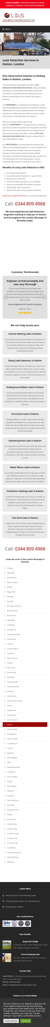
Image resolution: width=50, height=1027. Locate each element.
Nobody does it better (14, 907)
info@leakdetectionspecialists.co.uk (22, 985)
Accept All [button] (25, 1021)
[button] (7, 29)
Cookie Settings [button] (11, 1021)
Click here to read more (12, 195)
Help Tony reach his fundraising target (21, 895)
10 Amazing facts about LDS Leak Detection (23, 901)
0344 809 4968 (30, 204)
